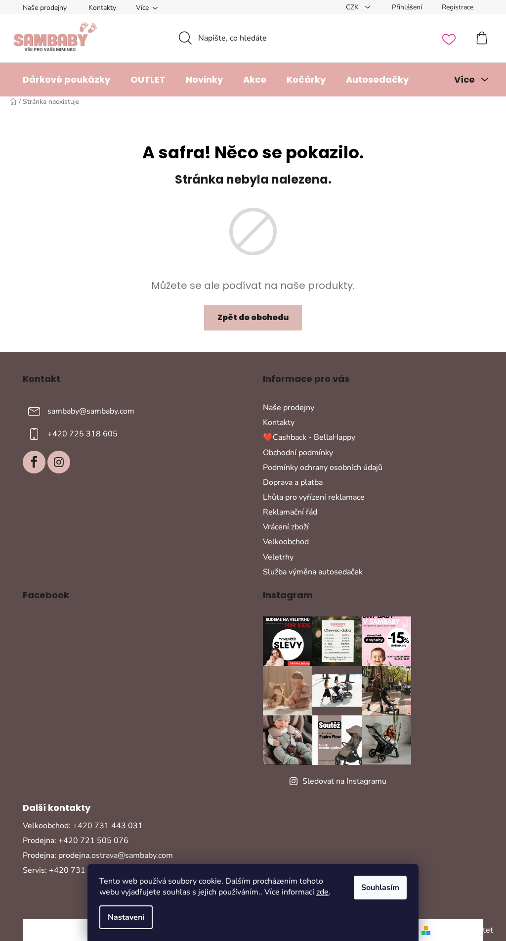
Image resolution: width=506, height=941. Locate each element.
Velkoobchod (286, 541)
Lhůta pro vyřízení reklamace (314, 497)
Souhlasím (380, 887)
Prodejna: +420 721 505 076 (75, 840)
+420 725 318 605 (82, 433)
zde (322, 892)
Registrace (457, 7)
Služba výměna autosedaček (313, 571)
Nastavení (126, 917)
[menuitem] (66, 79)
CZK (353, 7)
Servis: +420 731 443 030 (71, 870)
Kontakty (102, 7)
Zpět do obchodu (253, 317)
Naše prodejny (45, 7)
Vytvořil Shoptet (463, 930)
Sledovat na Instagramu (344, 781)
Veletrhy (278, 557)
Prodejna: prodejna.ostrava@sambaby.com (98, 855)
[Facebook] (34, 462)
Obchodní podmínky (298, 452)
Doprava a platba (293, 482)
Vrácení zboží (286, 526)
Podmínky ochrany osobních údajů (322, 467)
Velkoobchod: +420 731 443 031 (83, 825)
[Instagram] (58, 462)
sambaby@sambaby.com (90, 411)
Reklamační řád (290, 512)
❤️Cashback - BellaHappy (309, 437)
